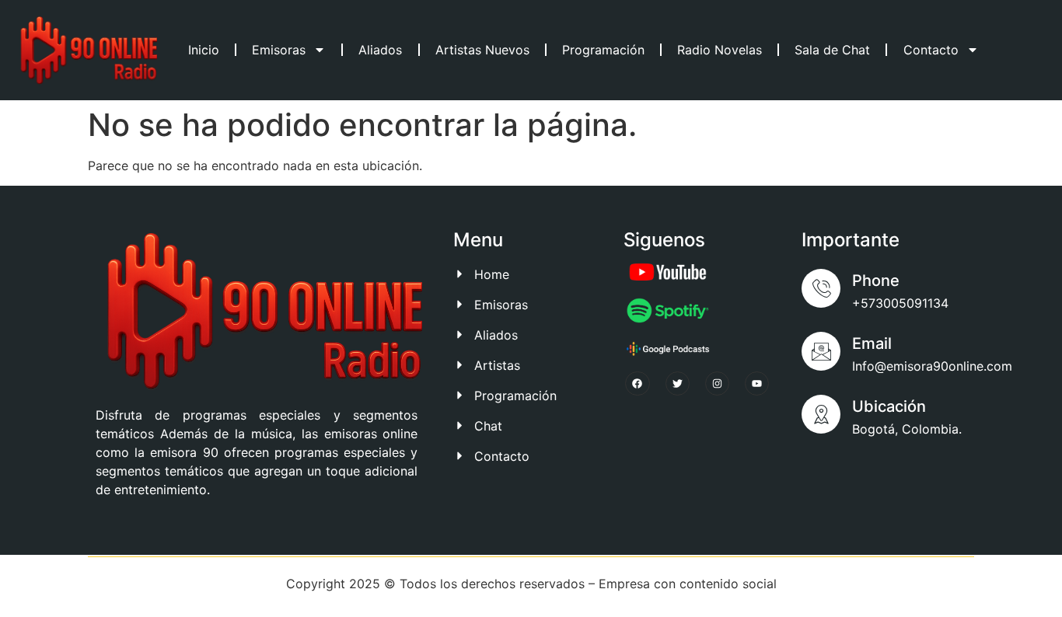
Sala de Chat (832, 50)
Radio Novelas (719, 50)
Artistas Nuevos (482, 50)
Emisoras (279, 50)
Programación (603, 50)
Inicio (203, 50)
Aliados (380, 50)
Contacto (931, 50)
